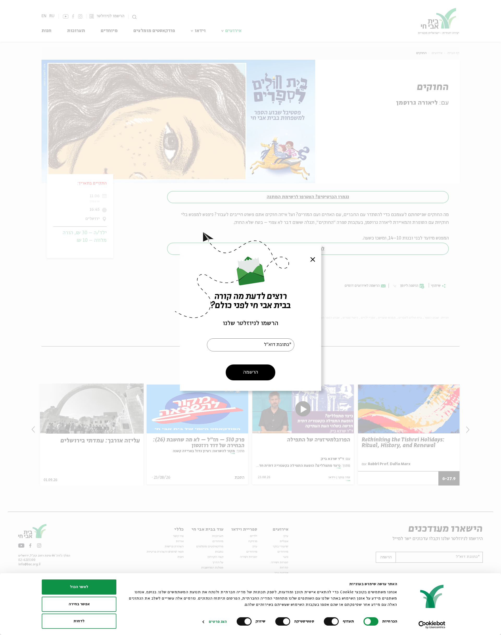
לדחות (79, 621)
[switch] (332, 621)
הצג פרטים (218, 622)
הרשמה (250, 372)
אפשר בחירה (79, 604)
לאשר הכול (79, 587)
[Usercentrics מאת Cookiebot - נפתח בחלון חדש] (432, 625)
